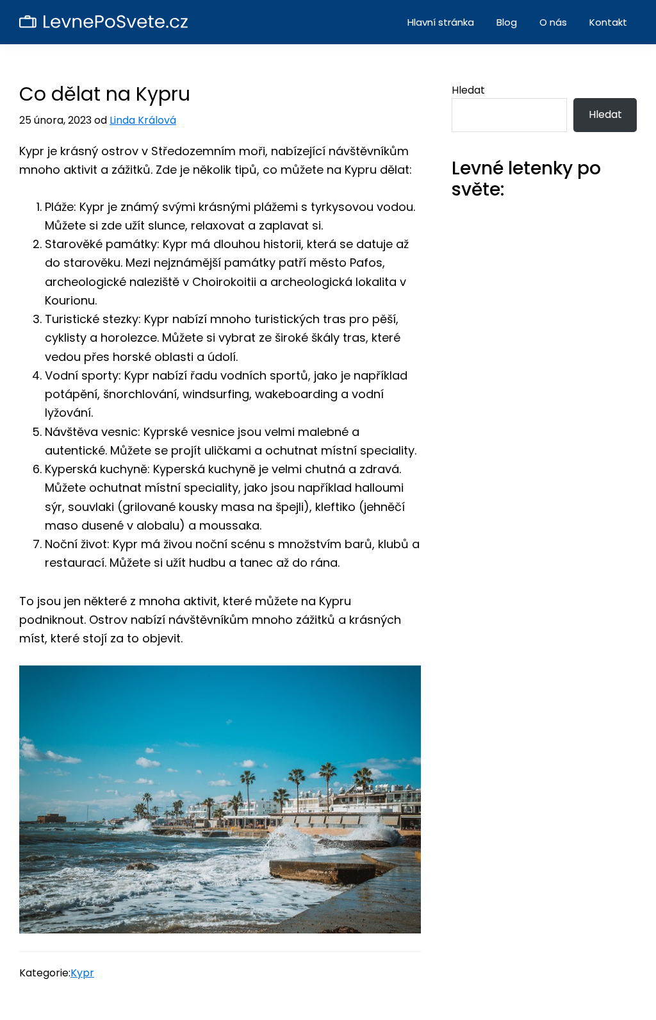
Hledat (468, 90)
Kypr (82, 973)
